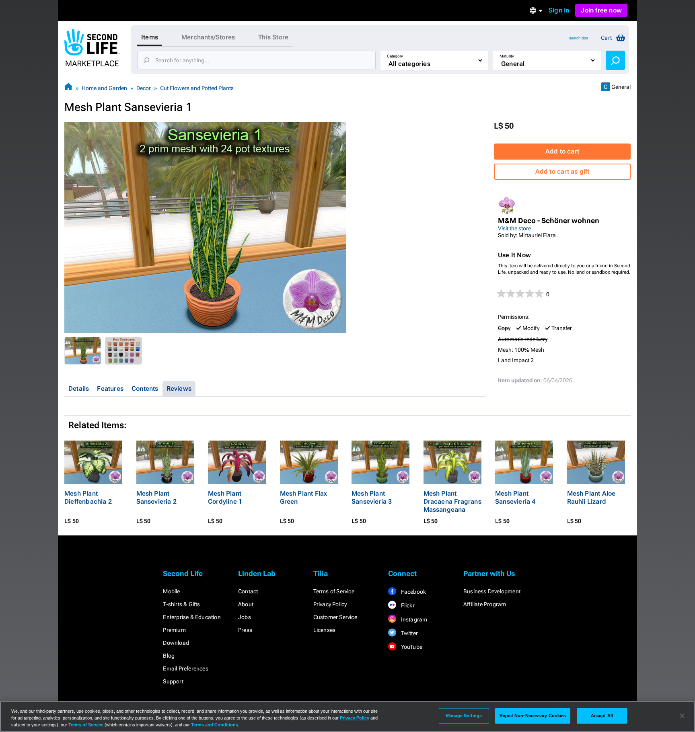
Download (176, 643)
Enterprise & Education (191, 617)
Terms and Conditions (214, 724)
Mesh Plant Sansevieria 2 (156, 497)
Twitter (408, 633)
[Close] (682, 716)
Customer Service (335, 617)
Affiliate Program (484, 604)
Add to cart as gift (562, 171)
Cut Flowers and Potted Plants (197, 88)
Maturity (507, 56)
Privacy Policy (330, 604)
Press (245, 630)
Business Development (491, 591)
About (245, 604)
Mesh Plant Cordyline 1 (225, 497)
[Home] (68, 88)
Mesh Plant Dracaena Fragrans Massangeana (452, 501)
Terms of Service (333, 591)
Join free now (601, 10)
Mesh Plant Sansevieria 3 (372, 497)
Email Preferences (185, 668)
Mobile (171, 591)
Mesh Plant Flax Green (303, 497)
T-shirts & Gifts (181, 604)
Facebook (412, 591)
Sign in (559, 10)
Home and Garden (104, 88)
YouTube (410, 647)
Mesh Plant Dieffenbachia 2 (88, 497)
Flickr (406, 605)
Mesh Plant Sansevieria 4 (515, 497)
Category (395, 56)
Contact (248, 591)
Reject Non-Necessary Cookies (533, 715)
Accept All (602, 715)
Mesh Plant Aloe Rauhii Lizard (591, 497)
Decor (143, 88)
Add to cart (562, 151)
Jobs (244, 617)
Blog (169, 655)
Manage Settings (464, 715)
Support (173, 681)
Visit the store (514, 228)
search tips (578, 38)
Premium (174, 630)
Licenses (324, 630)
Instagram (413, 619)
